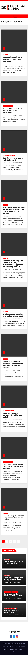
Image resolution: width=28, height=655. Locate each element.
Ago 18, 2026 (8, 598)
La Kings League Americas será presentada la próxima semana (13, 518)
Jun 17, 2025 (7, 162)
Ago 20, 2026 (8, 582)
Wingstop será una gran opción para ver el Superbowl (12, 111)
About (11, 646)
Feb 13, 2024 (7, 471)
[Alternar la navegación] (15, 16)
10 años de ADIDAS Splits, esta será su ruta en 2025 (13, 315)
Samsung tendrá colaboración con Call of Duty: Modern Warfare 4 (13, 597)
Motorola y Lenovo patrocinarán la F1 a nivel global (12, 415)
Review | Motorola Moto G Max (11, 611)
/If (7, 646)
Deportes (5, 54)
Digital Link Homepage (20, 646)
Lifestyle (6, 649)
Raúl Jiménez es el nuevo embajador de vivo (13, 159)
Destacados (6, 608)
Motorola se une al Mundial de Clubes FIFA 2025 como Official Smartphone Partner (13, 210)
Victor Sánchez (17, 64)
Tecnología (11, 410)
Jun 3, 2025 (7, 216)
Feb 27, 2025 (7, 318)
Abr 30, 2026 (7, 64)
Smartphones (11, 155)
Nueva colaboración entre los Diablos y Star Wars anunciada (13, 59)
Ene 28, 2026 (7, 115)
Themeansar (14, 644)
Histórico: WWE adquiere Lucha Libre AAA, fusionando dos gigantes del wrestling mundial (13, 264)
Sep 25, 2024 (7, 419)
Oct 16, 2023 (7, 522)
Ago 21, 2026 (8, 566)
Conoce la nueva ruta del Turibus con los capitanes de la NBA (13, 466)
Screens (20, 649)
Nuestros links (13, 649)
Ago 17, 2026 (8, 614)
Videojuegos (7, 559)
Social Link (6, 651)
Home (3, 646)
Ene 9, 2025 (7, 370)
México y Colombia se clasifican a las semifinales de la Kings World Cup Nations (13, 365)
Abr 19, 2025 (7, 269)
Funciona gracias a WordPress (10, 643)
